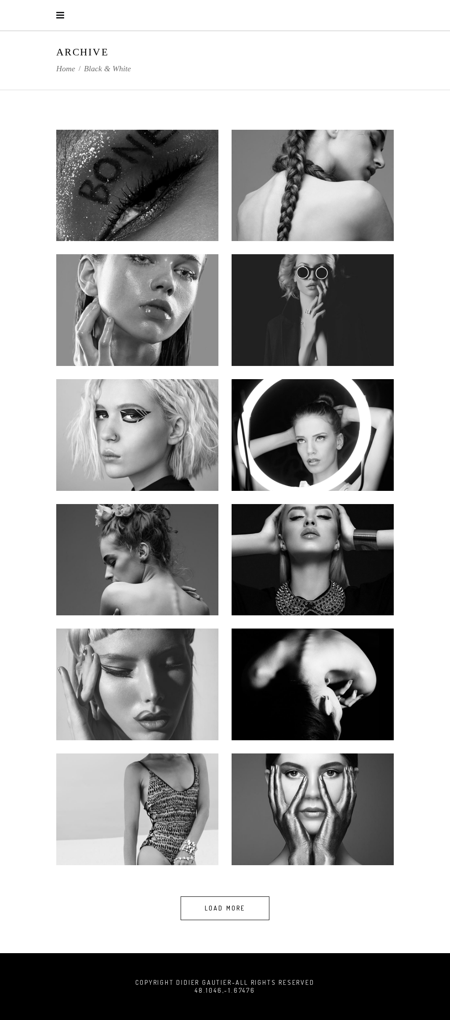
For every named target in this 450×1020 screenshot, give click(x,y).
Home (65, 68)
